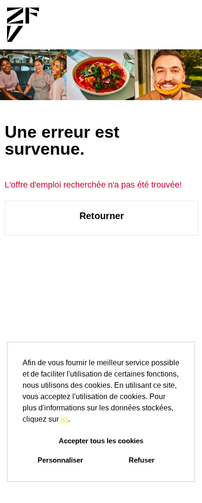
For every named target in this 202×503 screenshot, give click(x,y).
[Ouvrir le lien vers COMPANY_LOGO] (23, 24)
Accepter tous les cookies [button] (101, 441)
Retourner (101, 216)
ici (64, 419)
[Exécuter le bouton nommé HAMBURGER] (179, 24)
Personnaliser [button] (60, 460)
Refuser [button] (142, 460)
